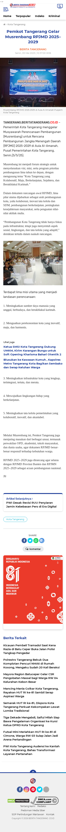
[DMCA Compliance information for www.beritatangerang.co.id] (44, 800)
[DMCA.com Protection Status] (18, 800)
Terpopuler (23, 16)
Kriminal (54, 16)
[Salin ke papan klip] (41, 540)
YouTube (48, 794)
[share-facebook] (24, 540)
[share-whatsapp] (35, 540)
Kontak (50, 814)
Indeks (39, 16)
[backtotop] (33, 773)
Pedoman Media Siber (33, 810)
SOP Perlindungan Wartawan (28, 814)
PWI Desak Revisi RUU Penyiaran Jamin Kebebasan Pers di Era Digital (31, 504)
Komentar (35, 549)
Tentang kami (27, 806)
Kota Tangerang (15, 519)
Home (7, 16)
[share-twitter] (30, 540)
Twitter (41, 794)
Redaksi (41, 806)
